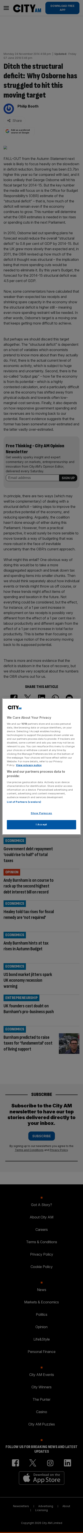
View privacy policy (29, 765)
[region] (41, 766)
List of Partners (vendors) (24, 801)
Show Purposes (41, 813)
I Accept (41, 824)
